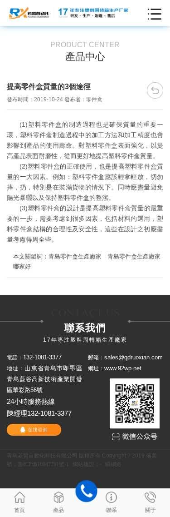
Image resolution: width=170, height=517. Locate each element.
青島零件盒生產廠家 (75, 256)
